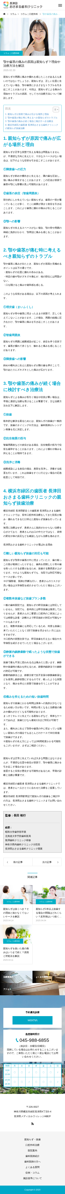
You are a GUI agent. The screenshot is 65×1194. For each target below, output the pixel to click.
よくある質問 (33, 1167)
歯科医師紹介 (33, 1156)
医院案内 (32, 1150)
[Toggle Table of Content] (54, 109)
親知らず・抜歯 (32, 1139)
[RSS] (32, 1123)
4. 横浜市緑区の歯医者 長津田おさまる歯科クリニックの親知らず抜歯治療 (31, 127)
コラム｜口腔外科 (11, 53)
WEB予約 (33, 1020)
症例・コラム (33, 1172)
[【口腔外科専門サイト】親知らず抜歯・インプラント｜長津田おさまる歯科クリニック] (22, 5)
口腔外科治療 (33, 1145)
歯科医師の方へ (32, 1161)
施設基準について (32, 1178)
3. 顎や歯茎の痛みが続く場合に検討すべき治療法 (29, 121)
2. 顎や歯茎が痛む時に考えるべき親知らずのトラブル (31, 118)
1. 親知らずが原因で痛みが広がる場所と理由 (27, 114)
